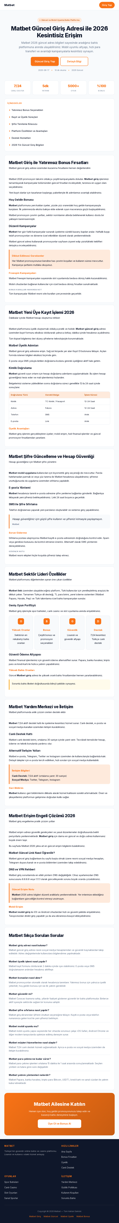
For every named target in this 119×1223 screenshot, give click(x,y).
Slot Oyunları (10, 1192)
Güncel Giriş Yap (45, 61)
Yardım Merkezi (69, 1182)
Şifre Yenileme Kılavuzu (24, 124)
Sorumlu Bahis (68, 1198)
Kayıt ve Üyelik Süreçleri (25, 117)
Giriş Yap (107, 5)
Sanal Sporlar (11, 1198)
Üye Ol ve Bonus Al (59, 1123)
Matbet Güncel (51, 1216)
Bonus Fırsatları (69, 1157)
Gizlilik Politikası (69, 1187)
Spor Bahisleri (11, 1182)
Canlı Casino (10, 1187)
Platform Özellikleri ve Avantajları (30, 131)
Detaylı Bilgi (74, 61)
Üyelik (64, 1162)
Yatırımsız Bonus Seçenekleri (27, 110)
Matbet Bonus (83, 1216)
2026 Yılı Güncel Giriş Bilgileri (28, 145)
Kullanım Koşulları (70, 1192)
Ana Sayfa (66, 1151)
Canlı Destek (67, 1167)
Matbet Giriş (35, 1216)
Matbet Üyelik (67, 1216)
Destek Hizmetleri (21, 138)
